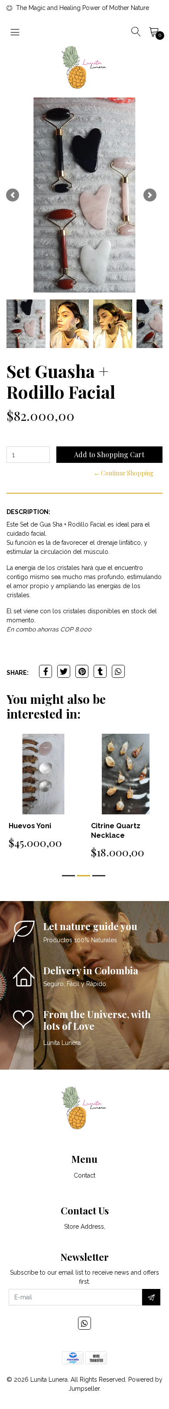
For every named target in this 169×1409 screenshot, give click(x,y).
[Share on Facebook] (45, 671)
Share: (17, 672)
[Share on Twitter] (64, 671)
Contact (84, 1175)
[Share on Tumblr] (100, 671)
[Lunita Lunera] (84, 67)
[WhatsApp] (84, 1323)
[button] (13, 195)
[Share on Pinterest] (82, 671)
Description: (28, 511)
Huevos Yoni (30, 826)
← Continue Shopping (123, 473)
